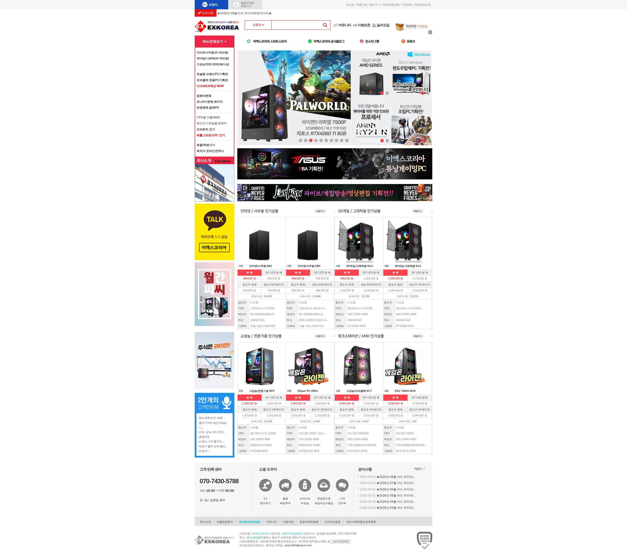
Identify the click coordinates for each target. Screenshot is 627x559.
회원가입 (362, 4)
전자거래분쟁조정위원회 (361, 521)
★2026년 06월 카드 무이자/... (395, 489)
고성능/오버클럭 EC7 (359, 390)
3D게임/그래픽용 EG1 (408, 265)
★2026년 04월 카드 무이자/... (395, 501)
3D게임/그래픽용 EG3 (359, 265)
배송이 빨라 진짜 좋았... (213, 446)
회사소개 (205, 521)
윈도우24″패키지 (274, 284)
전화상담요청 (423, 4)
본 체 (249, 272)
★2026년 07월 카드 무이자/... (395, 483)
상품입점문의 (225, 521)
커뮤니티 (344, 25)
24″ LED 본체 (420, 397)
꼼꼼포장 (204, 436)
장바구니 (375, 4)
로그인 (350, 4)
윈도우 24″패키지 (419, 284)
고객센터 (407, 4)
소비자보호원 (332, 521)
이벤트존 (364, 25)
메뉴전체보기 (213, 41)
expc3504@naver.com (298, 545)
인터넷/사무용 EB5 (309, 265)
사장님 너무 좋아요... (211, 441)
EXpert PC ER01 (308, 390)
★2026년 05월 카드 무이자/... (395, 495)
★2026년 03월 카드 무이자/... (395, 507)
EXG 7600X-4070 (405, 390)
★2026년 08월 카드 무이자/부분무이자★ (244, 13)
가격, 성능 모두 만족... (212, 432)
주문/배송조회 (391, 4)
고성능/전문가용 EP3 (261, 390)
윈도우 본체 (249, 284)
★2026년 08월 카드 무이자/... (395, 477)
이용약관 (288, 521)
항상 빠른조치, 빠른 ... (212, 417)
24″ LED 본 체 (273, 272)
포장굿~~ (204, 450)
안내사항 (207, 13)
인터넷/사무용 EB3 (260, 265)
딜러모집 (383, 25)
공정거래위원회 (309, 521)
